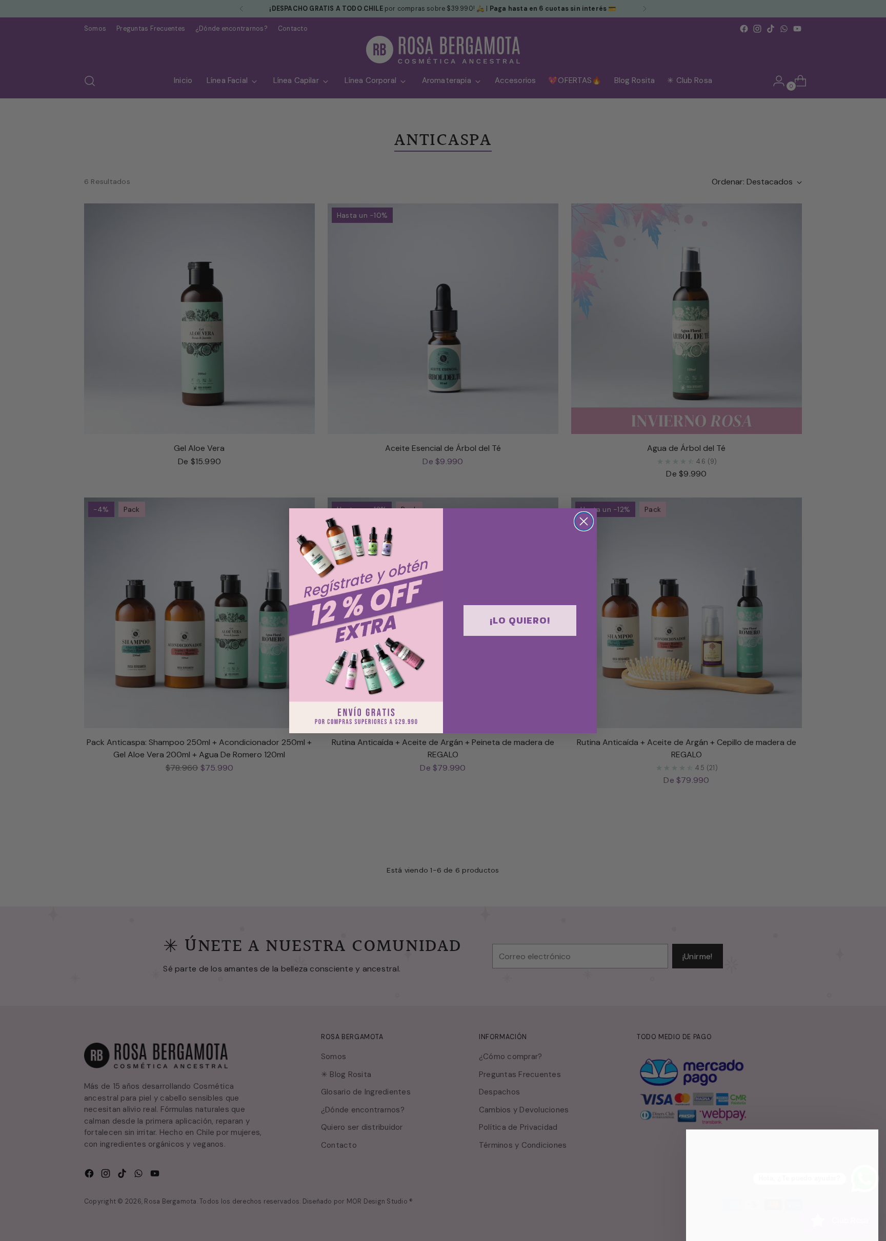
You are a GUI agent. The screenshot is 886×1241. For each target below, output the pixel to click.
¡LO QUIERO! (520, 620)
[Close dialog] (584, 521)
